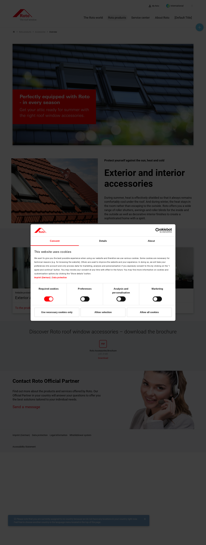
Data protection (59, 277)
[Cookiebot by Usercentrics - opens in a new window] (158, 230)
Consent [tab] (55, 241)
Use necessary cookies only (56, 312)
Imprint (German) (42, 277)
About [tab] (151, 241)
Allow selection (103, 312)
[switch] (84, 298)
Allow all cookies (149, 312)
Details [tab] (103, 241)
